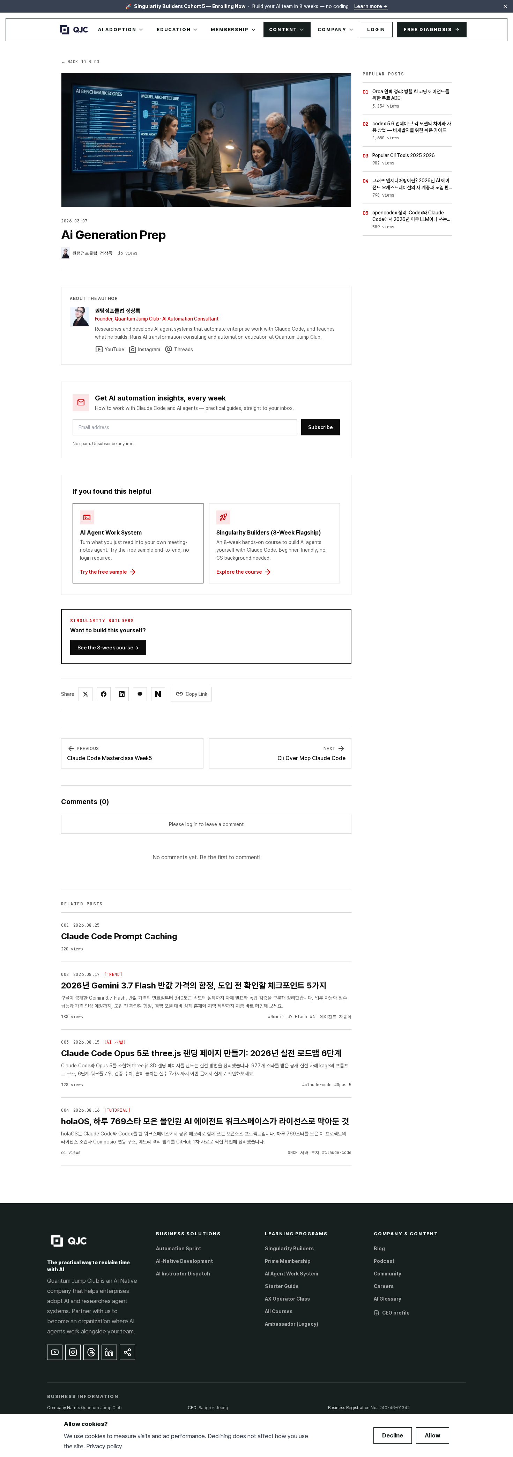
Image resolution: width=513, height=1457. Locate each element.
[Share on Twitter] (85, 694)
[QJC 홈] (73, 30)
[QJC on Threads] (91, 1352)
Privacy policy (104, 1446)
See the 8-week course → (108, 647)
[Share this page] (127, 1352)
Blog (379, 1248)
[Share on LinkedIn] (122, 694)
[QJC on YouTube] (54, 1352)
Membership (229, 29)
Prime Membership (288, 1261)
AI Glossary (387, 1299)
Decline (392, 1435)
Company (332, 29)
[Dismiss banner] (505, 6)
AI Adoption (117, 29)
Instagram (144, 349)
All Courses (278, 1311)
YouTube (109, 349)
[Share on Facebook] (104, 694)
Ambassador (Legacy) (291, 1324)
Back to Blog (80, 62)
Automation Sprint (178, 1248)
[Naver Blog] (158, 694)
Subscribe (320, 427)
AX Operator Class (287, 1299)
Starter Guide (282, 1286)
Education (174, 29)
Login (376, 29)
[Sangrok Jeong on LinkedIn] (109, 1352)
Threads (178, 349)
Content (283, 29)
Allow (432, 1435)
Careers (384, 1286)
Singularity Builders (289, 1248)
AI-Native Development (184, 1261)
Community (387, 1273)
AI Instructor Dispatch (183, 1273)
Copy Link (191, 694)
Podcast (384, 1261)
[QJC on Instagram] (73, 1352)
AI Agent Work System (291, 1273)
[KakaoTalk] (140, 694)
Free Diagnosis (428, 29)
